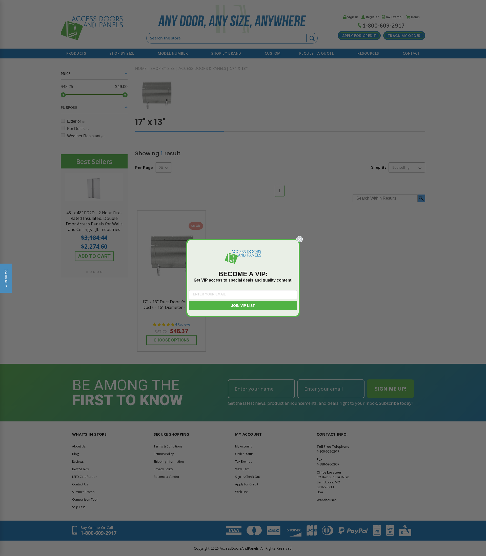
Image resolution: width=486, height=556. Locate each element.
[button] (6, 278)
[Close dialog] (299, 239)
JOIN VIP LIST (243, 306)
